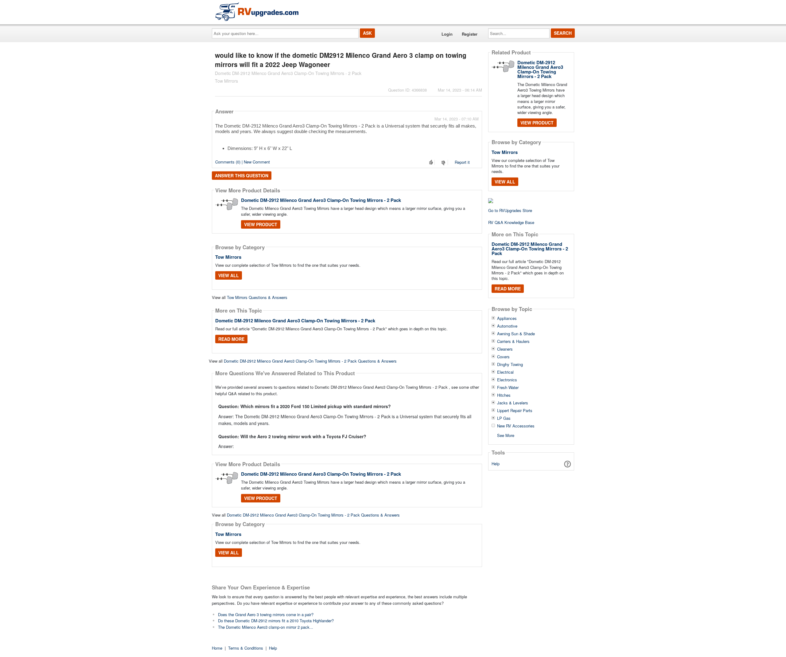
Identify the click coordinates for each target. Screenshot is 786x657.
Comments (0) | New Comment (242, 162)
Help (496, 463)
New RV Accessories (516, 426)
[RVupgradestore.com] (257, 11)
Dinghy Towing (510, 364)
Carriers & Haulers (513, 341)
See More (505, 435)
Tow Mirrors (228, 257)
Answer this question (241, 175)
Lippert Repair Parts (514, 410)
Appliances (507, 318)
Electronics (507, 380)
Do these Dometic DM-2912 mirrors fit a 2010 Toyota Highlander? (276, 621)
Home (217, 648)
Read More (231, 339)
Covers (503, 357)
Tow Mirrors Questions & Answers (257, 297)
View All (228, 275)
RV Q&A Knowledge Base (511, 222)
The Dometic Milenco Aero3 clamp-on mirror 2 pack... (265, 627)
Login (447, 34)
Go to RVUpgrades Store (510, 210)
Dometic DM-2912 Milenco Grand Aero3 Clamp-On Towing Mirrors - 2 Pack (321, 200)
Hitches (504, 395)
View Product (260, 224)
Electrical (505, 372)
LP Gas (504, 418)
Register (469, 34)
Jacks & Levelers (512, 403)
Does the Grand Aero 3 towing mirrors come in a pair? (265, 614)
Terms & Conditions (245, 648)
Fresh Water (508, 387)
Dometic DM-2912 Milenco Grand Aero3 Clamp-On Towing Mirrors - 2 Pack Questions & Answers (310, 361)
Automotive (507, 326)
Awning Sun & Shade (516, 334)
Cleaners (505, 349)
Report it (462, 162)
